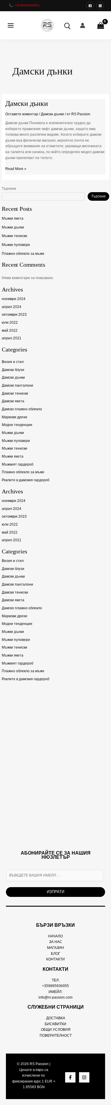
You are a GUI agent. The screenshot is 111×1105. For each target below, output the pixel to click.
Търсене (9, 189)
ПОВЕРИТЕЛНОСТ (56, 1035)
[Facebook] (90, 5)
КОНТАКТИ (55, 959)
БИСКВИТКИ (55, 1024)
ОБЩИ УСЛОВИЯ (55, 1030)
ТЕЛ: (55, 980)
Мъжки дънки (13, 227)
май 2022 (9, 330)
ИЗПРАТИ (55, 891)
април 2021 (11, 338)
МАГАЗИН (55, 948)
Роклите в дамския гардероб (25, 480)
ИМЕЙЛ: (55, 992)
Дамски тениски (15, 393)
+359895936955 (55, 986)
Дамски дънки (13, 377)
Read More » (15, 168)
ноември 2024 (13, 299)
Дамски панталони (17, 385)
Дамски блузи (13, 370)
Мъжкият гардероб (17, 464)
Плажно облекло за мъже (23, 254)
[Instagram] (100, 5)
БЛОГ (55, 954)
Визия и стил (13, 362)
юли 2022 (10, 322)
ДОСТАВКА (55, 1018)
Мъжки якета (12, 218)
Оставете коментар (21, 114)
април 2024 (11, 307)
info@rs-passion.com (55, 997)
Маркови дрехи (14, 417)
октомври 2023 (14, 314)
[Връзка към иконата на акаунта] (82, 25)
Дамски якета (13, 401)
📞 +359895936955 (24, 5)
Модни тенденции (17, 425)
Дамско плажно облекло (22, 409)
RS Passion (39, 1064)
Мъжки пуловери (16, 245)
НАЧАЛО (55, 936)
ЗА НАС (55, 942)
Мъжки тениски (14, 236)
